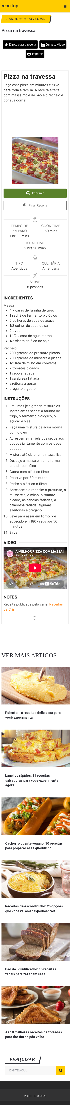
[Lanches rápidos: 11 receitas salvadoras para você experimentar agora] (35, 748)
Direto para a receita (22, 44)
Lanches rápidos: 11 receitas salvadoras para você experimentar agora (32, 780)
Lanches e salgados (26, 19)
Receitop (9, 5)
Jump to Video (55, 44)
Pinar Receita (37, 205)
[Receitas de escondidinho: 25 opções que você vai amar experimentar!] (35, 879)
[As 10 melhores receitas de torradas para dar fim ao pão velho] (35, 1005)
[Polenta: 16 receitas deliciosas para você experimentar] (35, 685)
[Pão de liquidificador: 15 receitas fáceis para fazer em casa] (35, 942)
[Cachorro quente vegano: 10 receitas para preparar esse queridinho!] (35, 816)
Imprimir (37, 53)
